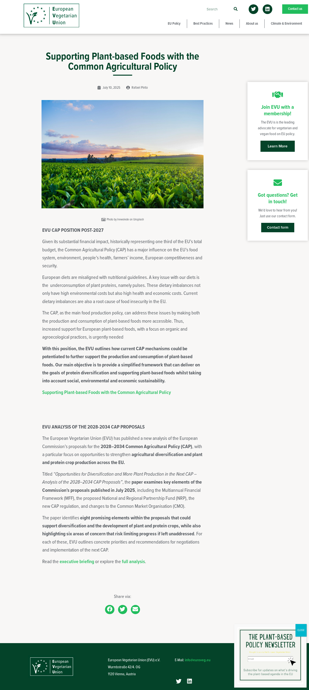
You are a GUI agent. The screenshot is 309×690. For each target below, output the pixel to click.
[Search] (235, 9)
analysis (137, 562)
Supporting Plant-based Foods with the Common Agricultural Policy (106, 392)
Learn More (278, 146)
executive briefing (77, 562)
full (125, 562)
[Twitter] (253, 9)
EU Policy (174, 23)
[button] (109, 609)
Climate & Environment (286, 23)
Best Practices (203, 23)
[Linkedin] (267, 9)
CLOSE (301, 630)
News (229, 23)
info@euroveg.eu (198, 660)
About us (252, 23)
